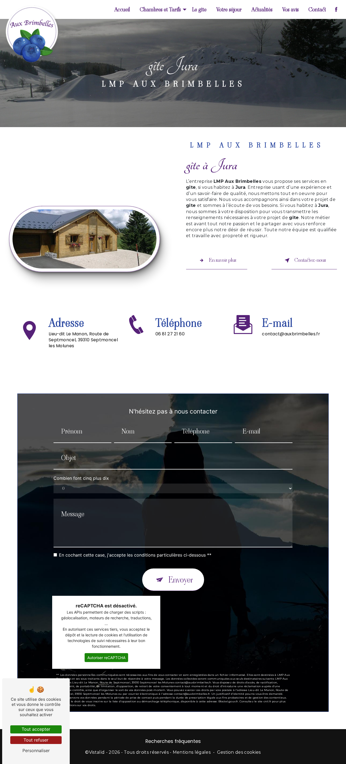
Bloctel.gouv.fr (228, 701)
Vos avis (290, 9)
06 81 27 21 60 (170, 334)
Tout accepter (36, 729)
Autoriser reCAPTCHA (106, 657)
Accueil (122, 9)
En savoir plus (222, 260)
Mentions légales (192, 752)
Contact (317, 9)
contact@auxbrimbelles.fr (291, 334)
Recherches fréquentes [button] (173, 741)
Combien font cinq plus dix (81, 478)
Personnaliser (36, 750)
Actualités (261, 9)
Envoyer (180, 580)
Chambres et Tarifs (160, 9)
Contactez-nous (310, 260)
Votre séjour (229, 9)
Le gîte (199, 9)
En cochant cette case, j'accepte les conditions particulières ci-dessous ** (135, 555)
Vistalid (97, 752)
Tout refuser (36, 740)
